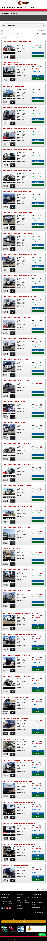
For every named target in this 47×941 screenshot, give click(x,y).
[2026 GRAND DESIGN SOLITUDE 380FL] (9, 387)
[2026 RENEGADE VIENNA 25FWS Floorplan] (5, 564)
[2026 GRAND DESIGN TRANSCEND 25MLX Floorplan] (5, 186)
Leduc (4, 904)
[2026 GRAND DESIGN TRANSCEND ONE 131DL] (9, 808)
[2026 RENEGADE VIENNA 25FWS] (9, 554)
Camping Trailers (26, 904)
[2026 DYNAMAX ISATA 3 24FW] (9, 408)
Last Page (45, 34)
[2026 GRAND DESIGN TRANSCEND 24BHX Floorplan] (5, 207)
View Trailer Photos (12, 57)
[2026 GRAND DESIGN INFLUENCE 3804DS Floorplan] (5, 522)
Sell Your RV (27, 906)
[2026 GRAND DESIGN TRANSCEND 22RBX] (9, 156)
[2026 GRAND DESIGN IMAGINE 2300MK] (9, 492)
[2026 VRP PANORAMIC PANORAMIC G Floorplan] (5, 733)
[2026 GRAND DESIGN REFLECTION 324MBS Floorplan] (5, 670)
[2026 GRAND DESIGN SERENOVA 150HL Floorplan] (5, 375)
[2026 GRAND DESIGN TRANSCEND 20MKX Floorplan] (5, 57)
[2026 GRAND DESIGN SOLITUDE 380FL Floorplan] (5, 396)
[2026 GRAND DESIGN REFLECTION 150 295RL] (9, 240)
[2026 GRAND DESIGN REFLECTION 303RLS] (9, 450)
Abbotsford (5, 901)
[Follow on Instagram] (10, 908)
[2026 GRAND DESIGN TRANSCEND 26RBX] (9, 787)
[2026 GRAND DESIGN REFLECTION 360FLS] (9, 682)
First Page (33, 34)
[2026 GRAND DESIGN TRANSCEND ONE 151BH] (9, 70)
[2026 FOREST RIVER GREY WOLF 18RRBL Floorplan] (5, 102)
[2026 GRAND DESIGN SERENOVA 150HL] (9, 366)
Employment (27, 908)
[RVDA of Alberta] (5, 929)
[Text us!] (42, 935)
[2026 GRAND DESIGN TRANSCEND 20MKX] (9, 47)
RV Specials (27, 897)
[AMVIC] (13, 929)
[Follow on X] (5, 908)
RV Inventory (19, 905)
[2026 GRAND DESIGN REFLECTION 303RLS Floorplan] (5, 459)
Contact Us (38, 55)
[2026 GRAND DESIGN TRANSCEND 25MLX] (9, 177)
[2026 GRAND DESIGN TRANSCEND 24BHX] (9, 198)
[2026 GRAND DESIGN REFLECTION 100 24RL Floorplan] (5, 480)
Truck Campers (27, 902)
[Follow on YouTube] (7, 908)
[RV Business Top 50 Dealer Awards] (21, 928)
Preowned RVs (20, 908)
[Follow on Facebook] (2, 908)
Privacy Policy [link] (32, 939)
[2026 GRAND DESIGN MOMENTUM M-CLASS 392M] (9, 619)
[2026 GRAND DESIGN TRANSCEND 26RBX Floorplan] (5, 796)
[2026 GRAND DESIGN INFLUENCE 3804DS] (9, 512)
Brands (19, 7)
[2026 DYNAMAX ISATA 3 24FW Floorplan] (5, 417)
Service (18, 900)
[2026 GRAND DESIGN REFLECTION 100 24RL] (9, 470)
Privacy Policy (19, 903)
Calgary (10, 901)
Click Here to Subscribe (23, 921)
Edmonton (5, 903)
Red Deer (10, 904)
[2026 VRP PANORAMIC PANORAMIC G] (9, 724)
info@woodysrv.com (6, 897)
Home (3, 7)
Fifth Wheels (27, 900)
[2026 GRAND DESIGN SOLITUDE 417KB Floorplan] (5, 543)
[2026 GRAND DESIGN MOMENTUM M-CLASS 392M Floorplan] (5, 628)
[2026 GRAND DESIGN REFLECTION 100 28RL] (9, 766)
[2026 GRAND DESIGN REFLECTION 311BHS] (9, 324)
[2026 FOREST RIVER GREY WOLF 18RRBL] (9, 93)
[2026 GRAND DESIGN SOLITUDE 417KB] (9, 533)
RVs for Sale (10, 7)
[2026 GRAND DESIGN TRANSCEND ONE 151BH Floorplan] (5, 79)
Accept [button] (39, 939)
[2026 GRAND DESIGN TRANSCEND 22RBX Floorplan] (5, 165)
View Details (37, 53)
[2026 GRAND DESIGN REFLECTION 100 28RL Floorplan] (5, 775)
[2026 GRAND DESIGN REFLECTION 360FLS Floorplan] (5, 691)
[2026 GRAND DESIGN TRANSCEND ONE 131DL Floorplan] (5, 817)
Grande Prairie (11, 903)
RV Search (24, 10)
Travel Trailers (27, 899)
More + (33, 7)
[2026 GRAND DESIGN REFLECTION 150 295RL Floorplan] (5, 249)
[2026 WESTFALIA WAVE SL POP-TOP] (9, 703)
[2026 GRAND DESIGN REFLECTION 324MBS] (9, 661)
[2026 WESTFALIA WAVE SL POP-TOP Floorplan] (5, 712)
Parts (18, 899)
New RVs (19, 907)
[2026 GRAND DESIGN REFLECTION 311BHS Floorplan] (5, 333)
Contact (26, 7)
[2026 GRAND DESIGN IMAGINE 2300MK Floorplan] (5, 501)
